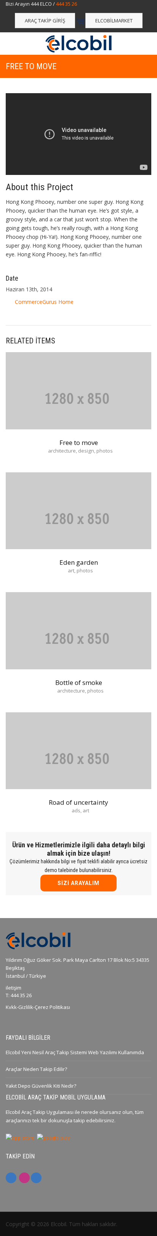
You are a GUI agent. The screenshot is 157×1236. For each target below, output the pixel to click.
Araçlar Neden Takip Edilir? (36, 1069)
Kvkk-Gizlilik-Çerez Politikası (38, 1007)
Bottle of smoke (78, 682)
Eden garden (78, 562)
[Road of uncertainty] (78, 758)
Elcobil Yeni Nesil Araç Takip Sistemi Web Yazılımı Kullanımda (75, 1052)
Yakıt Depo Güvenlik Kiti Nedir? (41, 1085)
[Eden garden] (78, 518)
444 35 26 (66, 3)
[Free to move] (78, 398)
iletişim (13, 987)
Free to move (78, 442)
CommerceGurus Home (44, 301)
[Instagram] (24, 1177)
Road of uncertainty (78, 802)
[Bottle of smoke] (78, 638)
